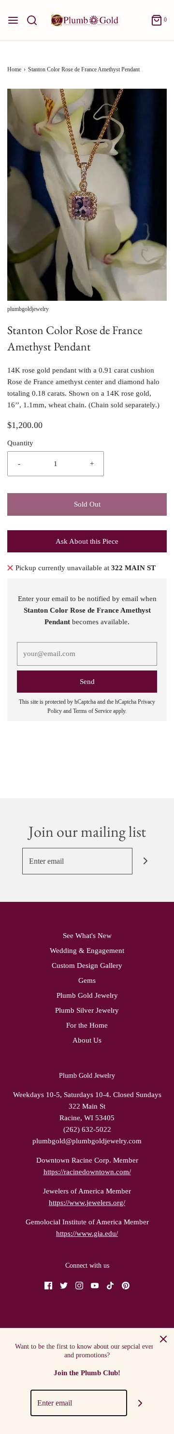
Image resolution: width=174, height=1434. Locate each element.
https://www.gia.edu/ (87, 1233)
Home (14, 69)
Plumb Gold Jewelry (87, 995)
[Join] (145, 861)
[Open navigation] (13, 20)
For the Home (87, 1025)
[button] (87, 195)
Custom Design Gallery (87, 965)
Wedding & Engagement (87, 950)
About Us (87, 1040)
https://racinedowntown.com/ (87, 1172)
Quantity (20, 443)
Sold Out (87, 504)
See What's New (87, 935)
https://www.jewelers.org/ (87, 1202)
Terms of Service (92, 711)
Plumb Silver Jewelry (87, 1010)
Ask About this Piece (87, 541)
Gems (87, 980)
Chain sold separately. (124, 405)
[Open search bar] (35, 20)
